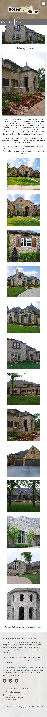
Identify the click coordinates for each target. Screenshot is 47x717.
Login (23, 711)
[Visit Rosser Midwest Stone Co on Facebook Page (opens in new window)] (4, 681)
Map (12, 22)
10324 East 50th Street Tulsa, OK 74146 (18, 689)
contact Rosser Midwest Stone (21, 667)
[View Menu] (43, 3)
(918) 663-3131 (15, 692)
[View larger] (23, 83)
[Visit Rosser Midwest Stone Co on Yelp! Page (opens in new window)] (16, 681)
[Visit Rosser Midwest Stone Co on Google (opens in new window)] (10, 681)
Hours (20, 22)
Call (5, 22)
